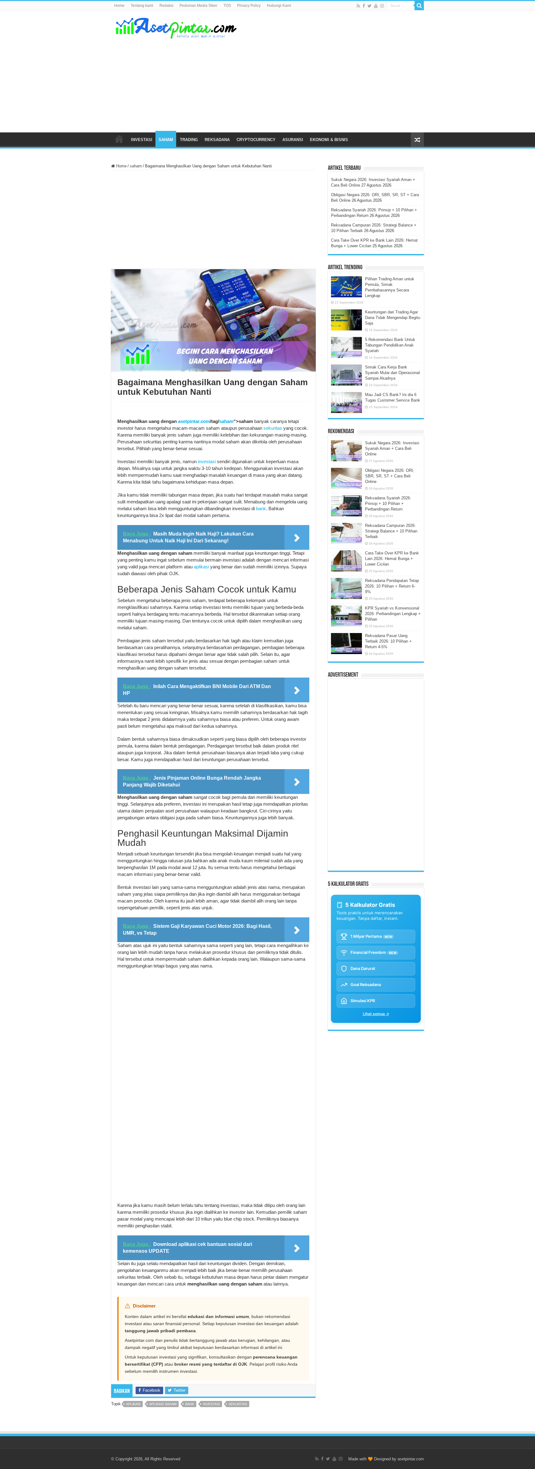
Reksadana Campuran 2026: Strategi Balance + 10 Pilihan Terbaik (391, 531)
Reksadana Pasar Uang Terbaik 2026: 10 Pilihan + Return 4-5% (388, 641)
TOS (227, 5)
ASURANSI (292, 139)
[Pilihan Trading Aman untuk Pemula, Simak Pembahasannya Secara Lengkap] (346, 286)
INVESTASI (141, 139)
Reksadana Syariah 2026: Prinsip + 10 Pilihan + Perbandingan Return (388, 503)
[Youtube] (375, 6)
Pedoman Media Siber (198, 5)
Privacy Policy (249, 5)
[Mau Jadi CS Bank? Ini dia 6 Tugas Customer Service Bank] (346, 402)
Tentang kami (142, 5)
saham (136, 166)
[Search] (419, 5)
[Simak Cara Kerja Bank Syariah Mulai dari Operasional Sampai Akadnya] (346, 375)
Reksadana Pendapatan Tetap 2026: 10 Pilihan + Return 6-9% (392, 586)
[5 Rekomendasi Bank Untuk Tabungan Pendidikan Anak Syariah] (346, 347)
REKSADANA (217, 139)
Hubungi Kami (279, 5)
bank (261, 508)
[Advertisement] (306, 83)
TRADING (189, 139)
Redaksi (166, 5)
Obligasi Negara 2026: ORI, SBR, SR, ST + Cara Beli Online (389, 476)
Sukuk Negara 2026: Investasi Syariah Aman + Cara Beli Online (392, 448)
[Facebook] (364, 6)
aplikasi (201, 566)
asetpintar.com (194, 421)
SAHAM (166, 139)
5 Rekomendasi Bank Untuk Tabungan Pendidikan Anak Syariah (390, 345)
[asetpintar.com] (176, 26)
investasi (207, 461)
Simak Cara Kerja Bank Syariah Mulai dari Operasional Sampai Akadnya (392, 373)
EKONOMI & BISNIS (329, 139)
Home (119, 5)
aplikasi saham (162, 1404)
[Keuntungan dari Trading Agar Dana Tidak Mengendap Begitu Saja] (346, 319)
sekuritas (272, 428)
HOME (119, 138)
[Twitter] (369, 6)
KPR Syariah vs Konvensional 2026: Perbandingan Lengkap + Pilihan (393, 614)
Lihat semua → (376, 1013)
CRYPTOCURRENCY (256, 139)
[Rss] (358, 6)
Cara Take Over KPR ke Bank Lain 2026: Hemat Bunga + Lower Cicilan (392, 558)
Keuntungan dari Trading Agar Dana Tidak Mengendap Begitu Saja (392, 317)
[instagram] (382, 6)
